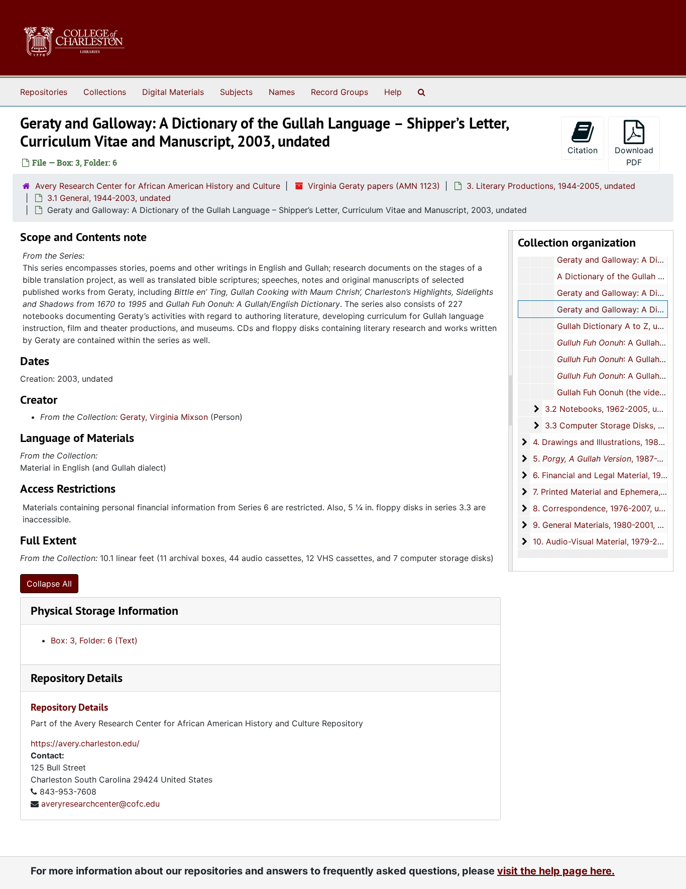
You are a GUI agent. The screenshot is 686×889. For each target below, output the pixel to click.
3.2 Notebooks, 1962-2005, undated (614, 409)
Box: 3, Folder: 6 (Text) (94, 640)
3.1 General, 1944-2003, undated (109, 198)
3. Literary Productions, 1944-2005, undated (551, 186)
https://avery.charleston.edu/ (85, 743)
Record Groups (339, 92)
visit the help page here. (556, 871)
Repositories (43, 92)
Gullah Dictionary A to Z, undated (620, 326)
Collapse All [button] (49, 584)
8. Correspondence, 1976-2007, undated (609, 508)
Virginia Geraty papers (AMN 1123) (374, 186)
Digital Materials (173, 92)
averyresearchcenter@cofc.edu (100, 804)
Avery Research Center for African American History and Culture (157, 186)
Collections (104, 92)
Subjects (236, 92)
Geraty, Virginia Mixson (164, 417)
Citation (582, 150)
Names (282, 92)
